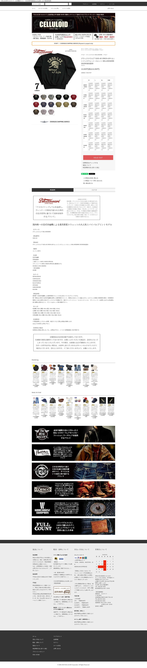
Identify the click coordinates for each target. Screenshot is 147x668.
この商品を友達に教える (90, 178)
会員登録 (94, 4)
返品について (87, 165)
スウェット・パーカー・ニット (96, 48)
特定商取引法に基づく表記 (91, 167)
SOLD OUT (98, 157)
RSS (34, 654)
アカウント (85, 4)
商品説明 (52, 190)
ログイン (102, 4)
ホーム (33, 8)
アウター (86, 48)
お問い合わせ (111, 8)
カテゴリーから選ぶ (43, 8)
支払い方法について (38, 639)
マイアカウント (58, 636)
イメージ (94, 190)
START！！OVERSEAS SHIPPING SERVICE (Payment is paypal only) (73, 43)
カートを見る (57, 645)
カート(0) (111, 4)
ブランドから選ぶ (55, 8)
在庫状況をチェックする (90, 163)
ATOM (37, 654)
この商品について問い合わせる (92, 180)
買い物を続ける (88, 183)
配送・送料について (38, 642)
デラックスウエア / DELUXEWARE (92, 49)
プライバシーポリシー (39, 651)
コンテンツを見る (66, 8)
